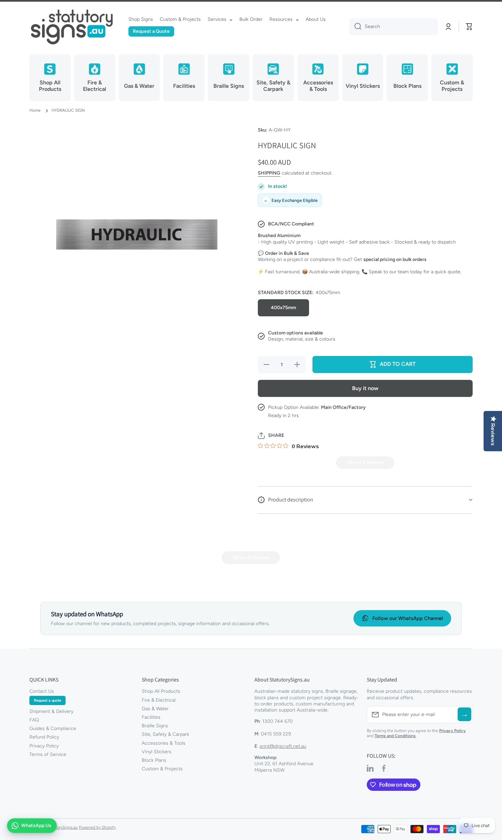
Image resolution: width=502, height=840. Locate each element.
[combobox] (393, 26)
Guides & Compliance (52, 728)
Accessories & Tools (163, 743)
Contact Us (41, 691)
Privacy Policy (44, 746)
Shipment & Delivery (51, 711)
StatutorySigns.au (62, 827)
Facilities (151, 717)
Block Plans (154, 760)
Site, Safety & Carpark (165, 734)
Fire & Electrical (159, 700)
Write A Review (365, 462)
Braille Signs (155, 726)
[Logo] (72, 27)
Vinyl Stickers (156, 752)
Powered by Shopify (97, 827)
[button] (469, 26)
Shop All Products (161, 691)
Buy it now (365, 388)
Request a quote (47, 700)
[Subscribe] (464, 714)
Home (35, 110)
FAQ (34, 720)
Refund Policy (44, 737)
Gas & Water (155, 709)
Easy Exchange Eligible (291, 200)
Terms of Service (47, 754)
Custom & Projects (162, 769)
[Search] (355, 26)
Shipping (269, 173)
